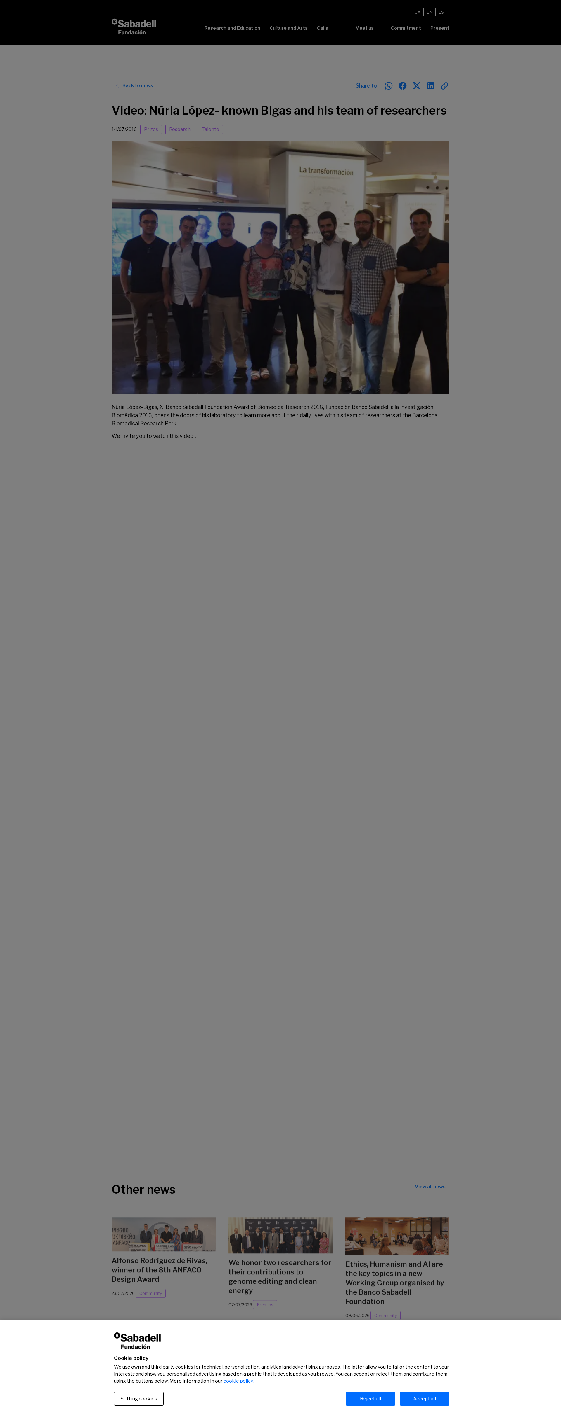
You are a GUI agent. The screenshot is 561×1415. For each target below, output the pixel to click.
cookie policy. (239, 1381)
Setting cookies (139, 1399)
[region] (280, 1367)
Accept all (424, 1398)
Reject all (370, 1398)
